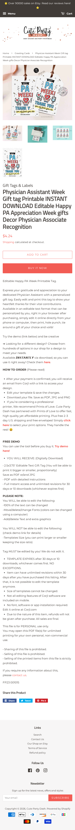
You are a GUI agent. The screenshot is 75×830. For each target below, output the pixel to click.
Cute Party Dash (36, 808)
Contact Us (37, 739)
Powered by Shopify (58, 808)
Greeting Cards (22, 53)
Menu (11, 13)
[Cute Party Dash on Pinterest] (38, 771)
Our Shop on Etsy (37, 743)
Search (37, 734)
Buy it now (37, 268)
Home (6, 53)
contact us (19, 675)
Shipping (8, 242)
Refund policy (37, 752)
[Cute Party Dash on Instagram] (45, 771)
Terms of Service (37, 748)
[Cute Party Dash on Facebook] (30, 771)
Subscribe (60, 797)
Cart (69, 13)
